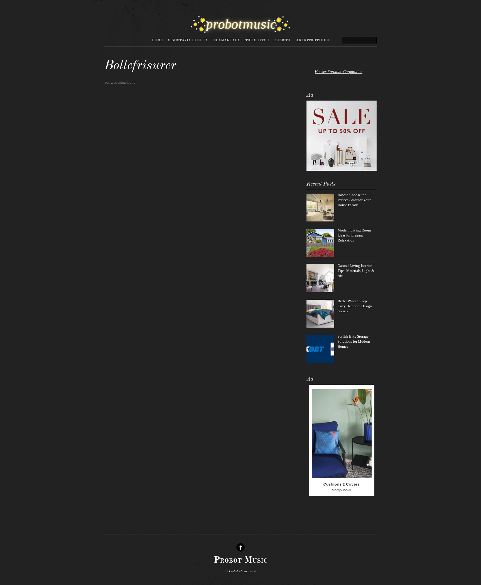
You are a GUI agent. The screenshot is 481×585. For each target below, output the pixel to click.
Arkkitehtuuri (312, 40)
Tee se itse (257, 40)
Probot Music (238, 571)
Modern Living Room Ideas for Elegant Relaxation (354, 235)
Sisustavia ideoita (188, 40)
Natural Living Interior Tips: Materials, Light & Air (356, 271)
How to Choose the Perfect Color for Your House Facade (354, 200)
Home (157, 40)
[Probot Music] (240, 31)
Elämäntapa (226, 40)
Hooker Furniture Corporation (338, 71)
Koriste (282, 40)
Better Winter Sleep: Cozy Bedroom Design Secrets (355, 306)
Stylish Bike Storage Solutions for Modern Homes (354, 341)
